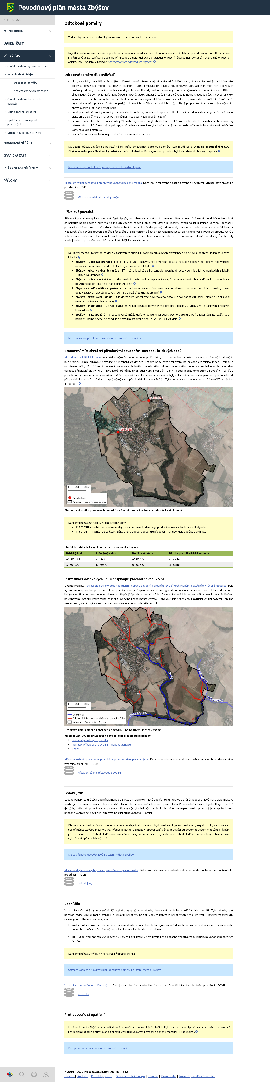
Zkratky (69, 1076)
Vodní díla (83, 994)
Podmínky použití (101, 1076)
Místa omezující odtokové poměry (99, 197)
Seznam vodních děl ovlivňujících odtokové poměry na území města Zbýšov (114, 970)
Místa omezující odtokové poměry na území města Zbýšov (104, 167)
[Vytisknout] (34, 1074)
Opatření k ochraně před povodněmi (22, 122)
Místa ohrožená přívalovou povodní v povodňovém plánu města (106, 759)
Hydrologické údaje (20, 74)
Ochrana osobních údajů (130, 1076)
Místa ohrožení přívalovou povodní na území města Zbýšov (104, 338)
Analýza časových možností (31, 91)
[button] (27, 31)
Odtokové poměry (25, 82)
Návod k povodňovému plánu (197, 1076)
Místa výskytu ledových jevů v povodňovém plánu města (101, 870)
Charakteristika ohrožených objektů (24, 101)
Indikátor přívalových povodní (90, 740)
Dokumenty (168, 1076)
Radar (75, 749)
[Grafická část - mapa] (80, 384)
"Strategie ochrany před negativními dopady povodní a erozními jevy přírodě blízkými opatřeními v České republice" (156, 585)
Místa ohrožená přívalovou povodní (99, 772)
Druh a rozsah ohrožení (21, 112)
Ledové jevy (85, 883)
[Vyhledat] (22, 1074)
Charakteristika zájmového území (27, 66)
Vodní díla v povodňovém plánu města (87, 985)
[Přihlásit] (46, 1074)
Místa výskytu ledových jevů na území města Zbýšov (101, 854)
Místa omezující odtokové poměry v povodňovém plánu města (103, 183)
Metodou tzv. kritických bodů (82, 357)
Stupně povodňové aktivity (24, 132)
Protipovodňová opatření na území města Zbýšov (99, 1048)
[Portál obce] (9, 1074)
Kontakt (82, 1076)
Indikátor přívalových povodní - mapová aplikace (101, 744)
